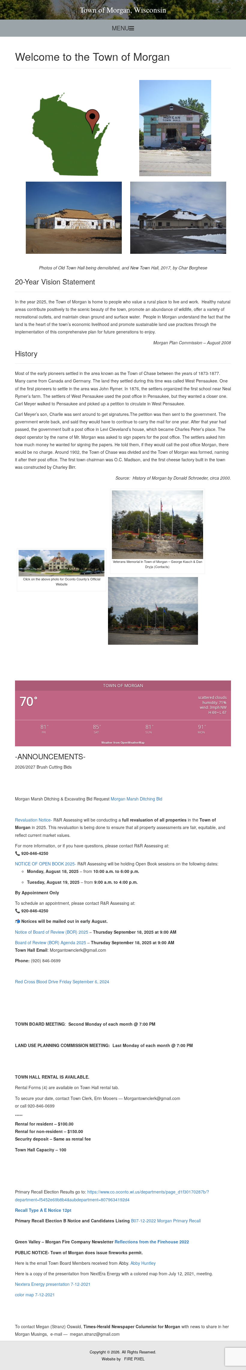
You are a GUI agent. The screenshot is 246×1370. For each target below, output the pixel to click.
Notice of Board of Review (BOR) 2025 (51, 932)
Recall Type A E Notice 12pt (43, 1210)
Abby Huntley (143, 1263)
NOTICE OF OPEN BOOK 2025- (46, 864)
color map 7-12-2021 (35, 1295)
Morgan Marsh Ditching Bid (136, 799)
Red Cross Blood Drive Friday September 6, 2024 (62, 981)
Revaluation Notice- (33, 820)
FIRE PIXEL (134, 1359)
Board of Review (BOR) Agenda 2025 (50, 942)
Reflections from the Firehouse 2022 (152, 1242)
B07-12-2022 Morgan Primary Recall (166, 1221)
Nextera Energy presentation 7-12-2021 (53, 1284)
